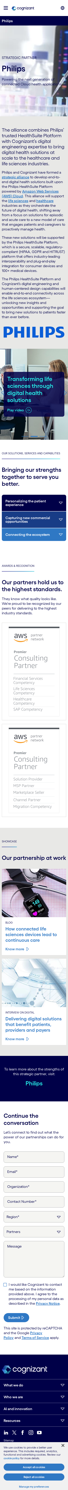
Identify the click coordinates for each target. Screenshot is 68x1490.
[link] (23, 8)
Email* (12, 1172)
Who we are (13, 1397)
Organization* (18, 1187)
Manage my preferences (34, 1486)
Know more (14, 949)
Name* (12, 1157)
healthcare (44, 201)
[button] (62, 8)
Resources (12, 1421)
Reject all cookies (34, 1477)
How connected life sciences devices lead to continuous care (31, 934)
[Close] (62, 1445)
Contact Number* (22, 1201)
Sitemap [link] (9, 1440)
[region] (34, 1466)
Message (14, 1246)
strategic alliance (15, 177)
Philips (34, 1083)
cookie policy (12, 1458)
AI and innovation (18, 1409)
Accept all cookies (34, 1467)
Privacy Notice (48, 1303)
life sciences (18, 201)
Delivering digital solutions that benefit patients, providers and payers (33, 1024)
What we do (13, 1385)
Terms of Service (35, 1338)
